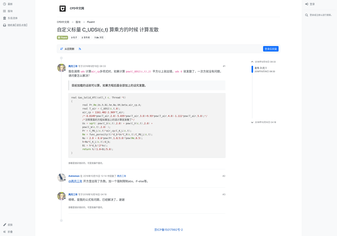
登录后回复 (271, 48)
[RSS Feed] (79, 48)
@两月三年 (75, 181)
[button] (17, 225)
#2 (224, 175)
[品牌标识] (62, 8)
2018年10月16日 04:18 (95, 194)
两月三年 (73, 66)
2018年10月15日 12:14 (95, 175)
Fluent (63, 37)
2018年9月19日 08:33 (94, 66)
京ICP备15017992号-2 (168, 229)
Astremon (74, 175)
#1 (224, 66)
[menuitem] (319, 4)
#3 (224, 194)
